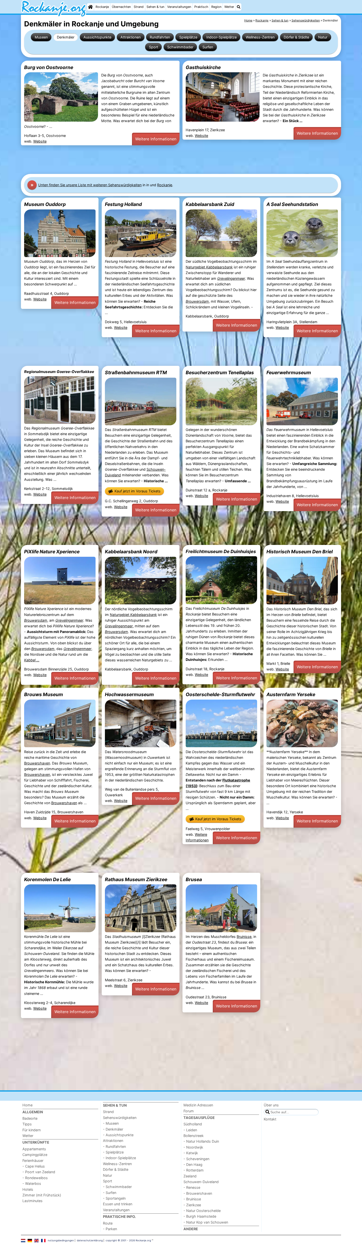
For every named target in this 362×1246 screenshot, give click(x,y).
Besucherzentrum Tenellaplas (220, 372)
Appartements (34, 1149)
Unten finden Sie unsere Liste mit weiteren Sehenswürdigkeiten (90, 185)
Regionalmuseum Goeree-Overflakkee (59, 371)
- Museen (111, 1123)
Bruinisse (244, 936)
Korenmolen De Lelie (47, 879)
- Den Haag (192, 1164)
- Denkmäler (113, 1129)
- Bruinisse (192, 1199)
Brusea (194, 879)
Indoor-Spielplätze (221, 37)
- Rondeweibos (35, 1178)
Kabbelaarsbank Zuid (210, 204)
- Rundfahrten (114, 1146)
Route (108, 1223)
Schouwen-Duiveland (201, 1182)
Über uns (271, 1105)
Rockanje (102, 7)
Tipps (27, 1124)
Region (216, 7)
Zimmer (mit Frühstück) (41, 1195)
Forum (188, 1111)
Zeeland (190, 1176)
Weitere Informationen (155, 138)
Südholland (192, 1124)
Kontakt (270, 1119)
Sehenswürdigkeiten (119, 1118)
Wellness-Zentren (260, 37)
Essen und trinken (117, 1204)
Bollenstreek (193, 1136)
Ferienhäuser (32, 1160)
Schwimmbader (180, 47)
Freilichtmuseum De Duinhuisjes (221, 551)
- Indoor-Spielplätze (119, 1158)
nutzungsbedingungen (61, 1240)
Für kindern (31, 1130)
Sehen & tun (155, 7)
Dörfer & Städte (296, 37)
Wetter (229, 7)
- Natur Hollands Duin (201, 1141)
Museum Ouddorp (45, 204)
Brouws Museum (43, 694)
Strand (139, 7)
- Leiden (190, 1130)
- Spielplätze (113, 1152)
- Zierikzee (192, 1205)
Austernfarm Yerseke (290, 694)
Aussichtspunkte (97, 37)
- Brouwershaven (197, 1193)
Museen (41, 37)
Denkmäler (65, 37)
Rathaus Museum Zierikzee (136, 879)
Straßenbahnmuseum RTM (136, 372)
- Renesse (191, 1187)
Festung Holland (123, 204)
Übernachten (121, 7)
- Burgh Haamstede (199, 1216)
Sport (153, 47)
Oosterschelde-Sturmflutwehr (220, 694)
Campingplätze (34, 1155)
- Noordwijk (193, 1147)
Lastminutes (32, 1201)
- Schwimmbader (117, 1187)
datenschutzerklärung (90, 1240)
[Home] (90, 7)
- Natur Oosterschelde (202, 1211)
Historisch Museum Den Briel (299, 552)
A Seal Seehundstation (292, 204)
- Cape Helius (33, 1166)
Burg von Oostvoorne (48, 67)
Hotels (27, 1189)
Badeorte (29, 1118)
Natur (322, 37)
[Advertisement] (168, 160)
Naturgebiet (209, 267)
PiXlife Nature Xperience (52, 552)
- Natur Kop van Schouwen (205, 1222)
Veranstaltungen (179, 7)
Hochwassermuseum (129, 694)
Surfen (207, 47)
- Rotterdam (193, 1170)
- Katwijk (190, 1153)
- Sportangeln (114, 1198)
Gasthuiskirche (203, 67)
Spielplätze (188, 37)
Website (40, 141)
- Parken (110, 1229)
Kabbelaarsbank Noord (131, 552)
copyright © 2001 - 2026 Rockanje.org (128, 1240)
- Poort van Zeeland (38, 1172)
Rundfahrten (160, 37)
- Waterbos (31, 1183)
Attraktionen (130, 37)
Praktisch (201, 7)
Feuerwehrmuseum (288, 372)
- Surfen (109, 1192)
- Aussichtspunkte (118, 1135)
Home (27, 1105)
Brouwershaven (37, 763)
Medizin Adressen (198, 1105)
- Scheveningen (196, 1159)
